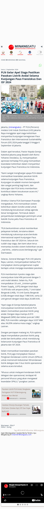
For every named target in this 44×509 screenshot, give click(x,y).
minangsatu (14, 127)
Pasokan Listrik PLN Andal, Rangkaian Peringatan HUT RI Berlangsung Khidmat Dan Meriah (16, 392)
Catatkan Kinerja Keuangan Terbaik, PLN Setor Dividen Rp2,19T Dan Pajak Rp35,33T (16, 408)
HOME (3, 60)
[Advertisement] (22, 22)
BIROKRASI (12, 60)
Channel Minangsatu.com (21, 435)
